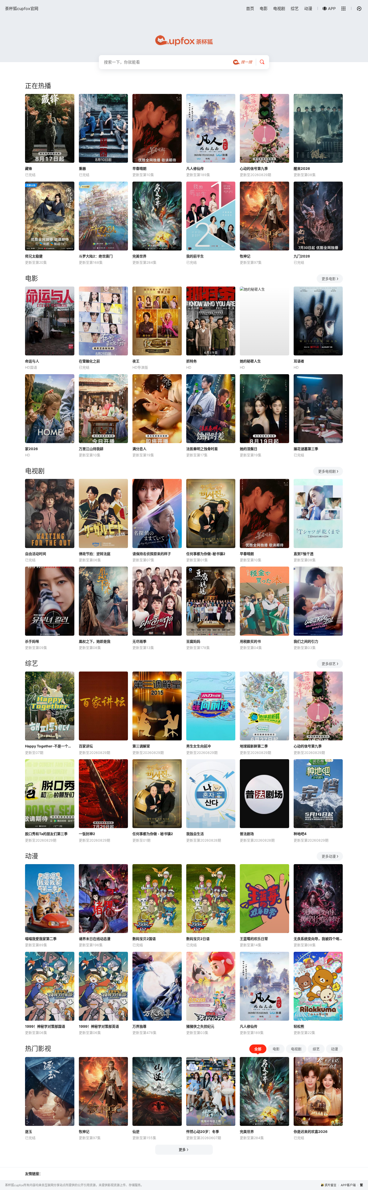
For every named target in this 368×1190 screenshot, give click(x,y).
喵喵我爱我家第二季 (41, 939)
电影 (264, 8)
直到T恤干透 (303, 554)
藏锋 (28, 168)
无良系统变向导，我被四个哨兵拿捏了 (318, 939)
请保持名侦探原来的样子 (151, 554)
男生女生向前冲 (198, 746)
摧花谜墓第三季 (306, 449)
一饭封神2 (87, 834)
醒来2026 (302, 168)
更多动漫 (329, 856)
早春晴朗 (139, 168)
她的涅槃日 (248, 449)
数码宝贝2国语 (144, 939)
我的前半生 (195, 256)
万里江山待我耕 (91, 449)
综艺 (295, 8)
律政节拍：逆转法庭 (94, 554)
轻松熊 (299, 1026)
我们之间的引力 (306, 641)
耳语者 (299, 361)
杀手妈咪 (32, 641)
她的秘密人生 (250, 361)
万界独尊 (139, 1026)
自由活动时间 (35, 554)
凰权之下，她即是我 (94, 641)
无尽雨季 (139, 641)
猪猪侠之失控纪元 (200, 1026)
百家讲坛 (86, 746)
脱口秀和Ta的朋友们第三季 (46, 834)
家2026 (31, 449)
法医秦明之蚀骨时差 (202, 449)
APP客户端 (348, 1185)
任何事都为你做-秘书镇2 (205, 554)
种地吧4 (300, 834)
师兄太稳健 (34, 256)
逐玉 (28, 1131)
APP (332, 8)
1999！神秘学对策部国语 (45, 1026)
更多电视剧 (327, 471)
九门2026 (302, 256)
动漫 (308, 8)
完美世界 (139, 256)
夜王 (135, 361)
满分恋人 (139, 449)
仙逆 (135, 1131)
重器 (82, 168)
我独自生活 (195, 834)
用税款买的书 (250, 641)
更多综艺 (329, 664)
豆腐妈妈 (193, 641)
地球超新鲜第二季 (254, 746)
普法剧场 (247, 834)
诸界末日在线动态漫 (94, 939)
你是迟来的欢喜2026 (310, 1131)
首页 (250, 8)
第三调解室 (141, 746)
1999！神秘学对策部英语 (99, 1026)
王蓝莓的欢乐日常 (254, 939)
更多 (182, 1149)
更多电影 (329, 279)
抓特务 (191, 361)
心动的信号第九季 (254, 168)
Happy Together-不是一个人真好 (49, 746)
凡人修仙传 (195, 168)
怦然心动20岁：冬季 (202, 1131)
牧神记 (245, 256)
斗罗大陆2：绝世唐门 (96, 256)
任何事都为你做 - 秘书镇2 (152, 834)
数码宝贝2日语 (198, 939)
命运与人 (32, 361)
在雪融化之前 (89, 361)
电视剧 (279, 8)
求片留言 (330, 1185)
